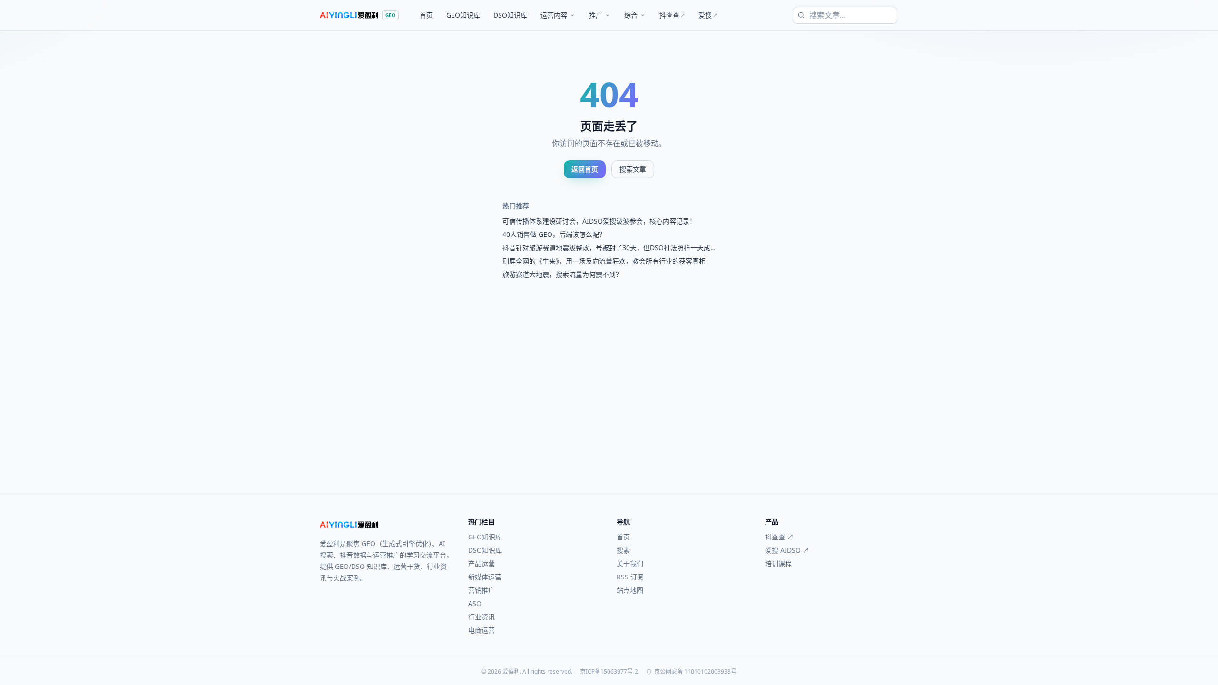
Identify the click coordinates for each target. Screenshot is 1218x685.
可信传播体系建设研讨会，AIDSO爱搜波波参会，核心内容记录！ (599, 220)
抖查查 (672, 15)
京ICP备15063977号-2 (609, 671)
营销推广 (481, 590)
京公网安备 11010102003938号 (695, 671)
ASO (474, 603)
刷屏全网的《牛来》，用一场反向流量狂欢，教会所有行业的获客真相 (604, 260)
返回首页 (584, 169)
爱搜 (707, 15)
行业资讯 (481, 616)
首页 (426, 15)
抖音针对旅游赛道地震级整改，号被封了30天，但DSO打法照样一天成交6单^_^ (606, 248)
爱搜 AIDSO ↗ (787, 550)
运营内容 (553, 15)
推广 (595, 15)
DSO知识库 (510, 15)
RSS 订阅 (630, 576)
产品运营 (481, 563)
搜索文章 (632, 169)
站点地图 (630, 590)
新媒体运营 (484, 576)
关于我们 (630, 563)
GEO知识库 (463, 15)
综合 (631, 15)
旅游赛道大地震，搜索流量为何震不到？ (562, 274)
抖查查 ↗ (779, 536)
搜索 (623, 550)
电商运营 (481, 630)
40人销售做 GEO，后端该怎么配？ (554, 234)
